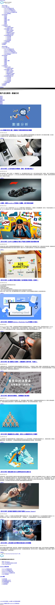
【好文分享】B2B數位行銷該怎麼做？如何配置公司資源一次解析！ (19, 280)
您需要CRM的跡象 (10, 30)
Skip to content (2, 0)
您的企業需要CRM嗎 (8, 28)
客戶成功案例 (4, 14)
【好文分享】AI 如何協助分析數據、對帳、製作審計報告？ (17, 168)
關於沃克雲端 (4, 5)
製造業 (5, 17)
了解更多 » (2, 138)
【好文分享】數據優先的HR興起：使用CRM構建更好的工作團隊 (18, 434)
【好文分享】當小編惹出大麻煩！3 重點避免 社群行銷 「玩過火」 (19, 361)
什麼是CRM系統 (7, 26)
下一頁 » (19, 553)
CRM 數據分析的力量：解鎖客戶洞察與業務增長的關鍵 (16, 130)
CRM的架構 (8, 36)
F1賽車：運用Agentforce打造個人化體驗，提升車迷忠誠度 (16, 203)
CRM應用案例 (7, 41)
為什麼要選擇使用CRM (8, 35)
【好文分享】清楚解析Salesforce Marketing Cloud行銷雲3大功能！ (19, 322)
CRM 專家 (2, 576)
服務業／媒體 (6, 19)
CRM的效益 (8, 39)
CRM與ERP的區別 (9, 27)
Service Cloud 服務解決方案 (9, 9)
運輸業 (5, 21)
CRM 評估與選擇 (7, 40)
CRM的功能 (8, 37)
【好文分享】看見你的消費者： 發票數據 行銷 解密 (14, 395)
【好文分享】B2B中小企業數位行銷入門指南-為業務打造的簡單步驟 (19, 241)
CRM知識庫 (4, 43)
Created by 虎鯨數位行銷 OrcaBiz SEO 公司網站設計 (9, 603)
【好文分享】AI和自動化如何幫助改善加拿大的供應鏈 (15, 543)
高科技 (5, 16)
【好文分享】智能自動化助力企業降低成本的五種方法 (15, 472)
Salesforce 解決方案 (5, 7)
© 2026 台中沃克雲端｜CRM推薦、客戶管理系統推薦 (10, 601)
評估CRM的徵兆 (9, 31)
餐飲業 (5, 23)
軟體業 (5, 18)
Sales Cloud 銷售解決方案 (9, 8)
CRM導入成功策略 (10, 34)
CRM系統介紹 (5, 25)
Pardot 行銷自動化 (7, 13)
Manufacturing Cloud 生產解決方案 (10, 12)
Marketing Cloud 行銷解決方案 (9, 10)
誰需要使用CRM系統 (10, 32)
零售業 (5, 22)
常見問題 (4, 44)
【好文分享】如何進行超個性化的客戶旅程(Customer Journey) (18, 511)
